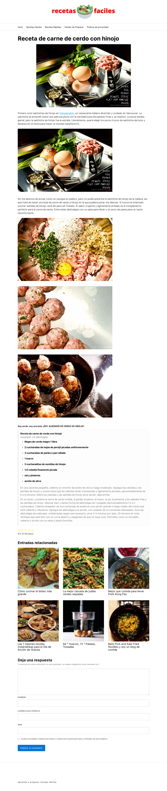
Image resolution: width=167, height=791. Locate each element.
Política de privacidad (97, 27)
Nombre (22, 697)
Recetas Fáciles (34, 27)
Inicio (20, 27)
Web (20, 725)
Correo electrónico (29, 711)
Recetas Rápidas (53, 27)
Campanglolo (66, 113)
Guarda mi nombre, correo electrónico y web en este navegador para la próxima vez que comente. (64, 739)
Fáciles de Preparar (74, 27)
